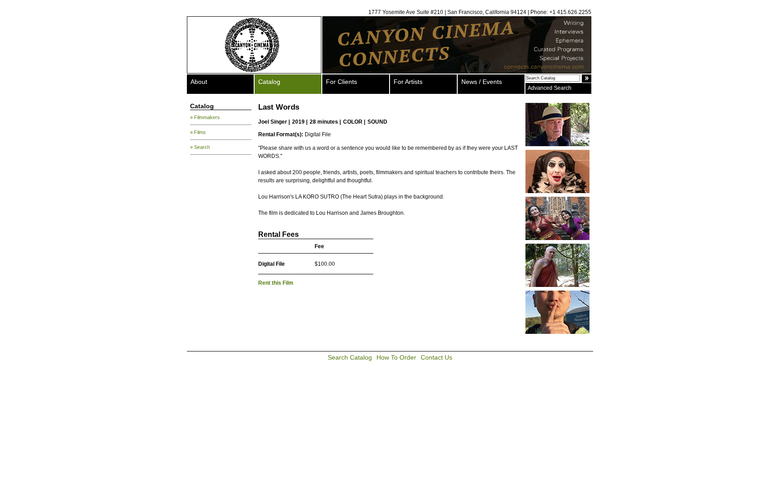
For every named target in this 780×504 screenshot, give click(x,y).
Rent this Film (275, 283)
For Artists (408, 81)
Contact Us (436, 357)
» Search (200, 147)
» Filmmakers (205, 117)
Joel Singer (272, 122)
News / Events (481, 81)
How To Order (396, 357)
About (198, 81)
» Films (198, 132)
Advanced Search (549, 88)
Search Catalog (350, 357)
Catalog (269, 81)
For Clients (341, 81)
